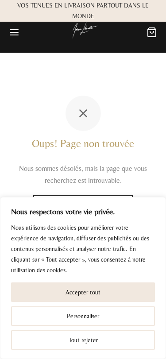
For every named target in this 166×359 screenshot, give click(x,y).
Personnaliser (83, 316)
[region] (83, 278)
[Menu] (14, 32)
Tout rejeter (83, 340)
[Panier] (152, 32)
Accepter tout (83, 292)
